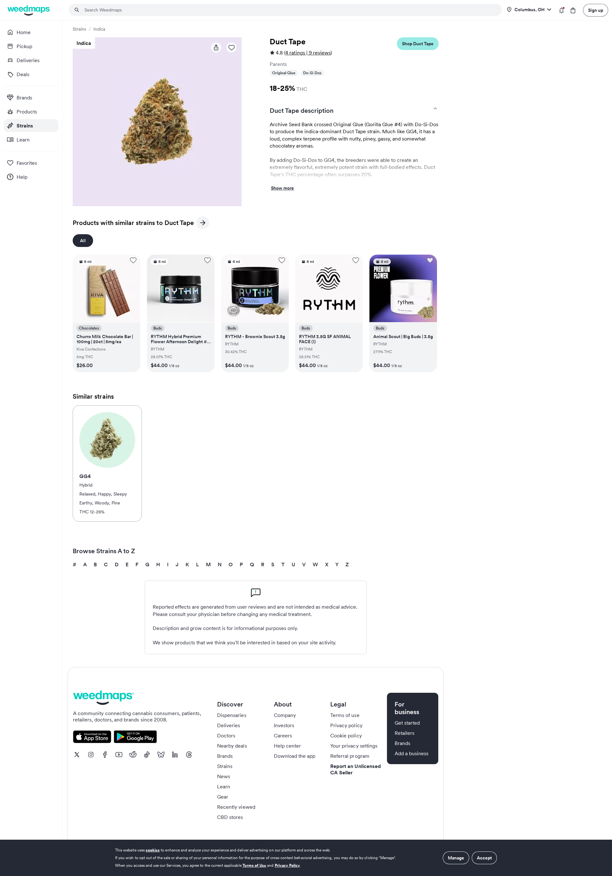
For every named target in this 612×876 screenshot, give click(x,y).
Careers (283, 735)
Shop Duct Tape (417, 44)
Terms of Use (254, 865)
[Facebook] (104, 754)
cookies (153, 850)
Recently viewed (236, 807)
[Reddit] (133, 754)
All (83, 240)
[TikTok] (147, 754)
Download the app (295, 756)
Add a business (412, 753)
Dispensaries (231, 715)
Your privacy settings (353, 745)
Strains (79, 29)
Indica (99, 29)
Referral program (349, 756)
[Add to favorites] (133, 260)
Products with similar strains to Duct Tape (133, 224)
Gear (222, 796)
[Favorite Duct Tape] (231, 47)
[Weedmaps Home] (29, 10)
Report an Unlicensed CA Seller (355, 769)
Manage (456, 858)
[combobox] (289, 9)
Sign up (595, 10)
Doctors (226, 735)
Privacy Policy (287, 865)
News (223, 776)
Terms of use (345, 715)
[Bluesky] (161, 754)
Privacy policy (346, 725)
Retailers (404, 733)
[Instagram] (90, 754)
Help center (287, 745)
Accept (484, 858)
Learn (223, 786)
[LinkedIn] (175, 754)
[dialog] (306, 858)
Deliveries (228, 725)
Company (285, 715)
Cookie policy (346, 735)
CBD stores (230, 817)
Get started (407, 723)
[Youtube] (119, 754)
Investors (284, 725)
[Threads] (189, 754)
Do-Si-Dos (312, 72)
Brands (225, 756)
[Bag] (573, 10)
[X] (76, 754)
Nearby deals (232, 745)
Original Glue (283, 72)
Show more (282, 188)
